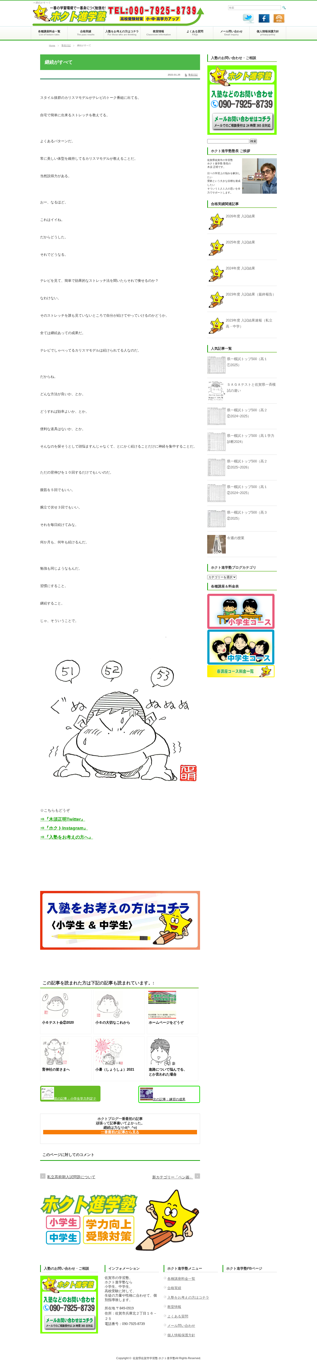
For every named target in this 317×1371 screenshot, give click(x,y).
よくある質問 (177, 1316)
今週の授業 (235, 538)
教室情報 (174, 1307)
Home (52, 45)
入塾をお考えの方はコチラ (188, 1297)
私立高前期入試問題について (71, 1177)
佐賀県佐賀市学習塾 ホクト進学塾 (154, 1358)
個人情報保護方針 (181, 1335)
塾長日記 (66, 45)
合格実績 (174, 1288)
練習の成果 (169, 1099)
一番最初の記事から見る (120, 1132)
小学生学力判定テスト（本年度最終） (68, 1099)
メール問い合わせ (181, 1326)
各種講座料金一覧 (181, 1279)
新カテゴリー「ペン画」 (172, 1177)
